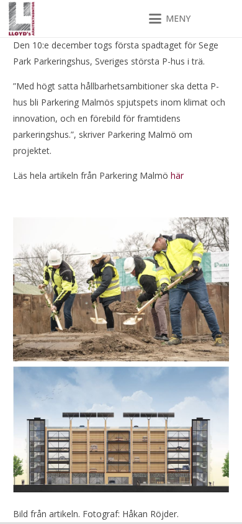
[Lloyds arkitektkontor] (22, 19)
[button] (169, 18)
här (177, 175)
